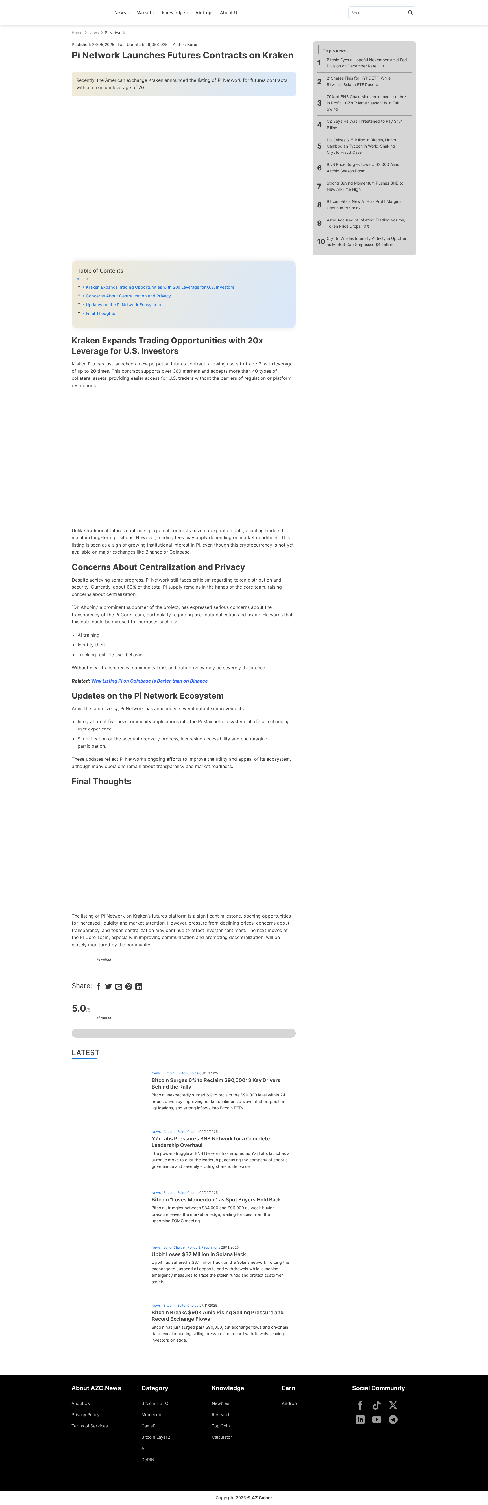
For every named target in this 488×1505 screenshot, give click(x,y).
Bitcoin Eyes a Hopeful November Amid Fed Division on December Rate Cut (367, 63)
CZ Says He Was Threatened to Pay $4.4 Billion (365, 124)
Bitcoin (169, 1073)
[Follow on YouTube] (376, 1420)
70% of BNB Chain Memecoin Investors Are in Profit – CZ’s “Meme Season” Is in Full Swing (366, 103)
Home (77, 32)
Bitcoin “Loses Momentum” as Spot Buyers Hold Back (216, 1200)
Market (143, 12)
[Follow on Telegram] (393, 1420)
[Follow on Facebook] (360, 1405)
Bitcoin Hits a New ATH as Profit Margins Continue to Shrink (364, 204)
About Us (229, 12)
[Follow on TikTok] (376, 1405)
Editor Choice (188, 1073)
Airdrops (204, 12)
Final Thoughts (100, 313)
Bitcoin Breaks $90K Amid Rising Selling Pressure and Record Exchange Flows (218, 1315)
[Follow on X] (393, 1405)
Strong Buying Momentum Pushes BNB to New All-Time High (365, 186)
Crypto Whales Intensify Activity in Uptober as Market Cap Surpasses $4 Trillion (366, 241)
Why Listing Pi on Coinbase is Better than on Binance (149, 681)
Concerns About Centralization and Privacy (128, 295)
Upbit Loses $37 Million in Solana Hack (199, 1254)
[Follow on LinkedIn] (360, 1420)
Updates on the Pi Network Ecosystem (123, 304)
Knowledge (173, 12)
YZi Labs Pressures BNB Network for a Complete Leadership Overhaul (211, 1142)
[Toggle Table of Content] (183, 279)
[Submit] (410, 12)
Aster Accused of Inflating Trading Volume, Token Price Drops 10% (366, 223)
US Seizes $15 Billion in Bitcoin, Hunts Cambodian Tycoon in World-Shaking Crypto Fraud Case (361, 146)
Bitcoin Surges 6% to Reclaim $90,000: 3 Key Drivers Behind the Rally (216, 1083)
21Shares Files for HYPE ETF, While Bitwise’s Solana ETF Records (359, 81)
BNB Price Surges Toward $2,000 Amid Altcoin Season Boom (363, 167)
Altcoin (169, 1131)
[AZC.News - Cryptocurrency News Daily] (89, 12)
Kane (192, 44)
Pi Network (115, 32)
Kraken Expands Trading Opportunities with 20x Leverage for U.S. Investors (160, 287)
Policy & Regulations (204, 1247)
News (120, 12)
